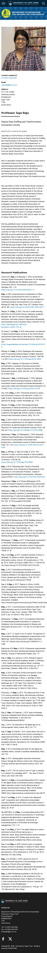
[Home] (14, 901)
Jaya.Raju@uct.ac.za (9, 85)
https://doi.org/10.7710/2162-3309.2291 (29, 477)
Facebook (3, 939)
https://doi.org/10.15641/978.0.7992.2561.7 (27, 307)
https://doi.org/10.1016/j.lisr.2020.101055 (24, 389)
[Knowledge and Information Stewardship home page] (22, 13)
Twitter (10, 939)
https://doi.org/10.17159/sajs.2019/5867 (17, 462)
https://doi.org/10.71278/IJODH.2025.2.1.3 (17, 290)
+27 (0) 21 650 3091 (9, 78)
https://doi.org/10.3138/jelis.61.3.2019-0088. (25, 430)
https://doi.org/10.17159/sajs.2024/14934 (24, 359)
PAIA (15, 948)
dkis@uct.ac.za (10, 932)
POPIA (10, 948)
